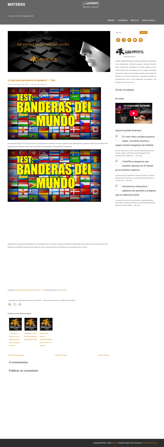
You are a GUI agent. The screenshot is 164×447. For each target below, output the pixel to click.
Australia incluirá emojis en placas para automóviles (30, 336)
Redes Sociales (148, 20)
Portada (111, 20)
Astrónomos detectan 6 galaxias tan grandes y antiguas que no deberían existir (135, 190)
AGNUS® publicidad (149, 443)
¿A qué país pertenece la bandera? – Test (31, 80)
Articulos (135, 20)
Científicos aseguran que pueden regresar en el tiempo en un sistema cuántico (134, 165)
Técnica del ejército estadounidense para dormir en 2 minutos (46, 339)
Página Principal (61, 355)
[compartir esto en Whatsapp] (10, 304)
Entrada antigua (104, 355)
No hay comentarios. (39, 84)
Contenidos (123, 20)
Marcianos (63, 290)
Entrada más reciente (16, 355)
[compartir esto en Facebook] (15, 304)
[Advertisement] (58, 222)
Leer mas (138, 156)
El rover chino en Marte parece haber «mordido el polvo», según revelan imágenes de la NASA (135, 140)
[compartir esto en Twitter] (20, 304)
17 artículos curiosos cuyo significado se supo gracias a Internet (14, 339)
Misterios (114, 443)
